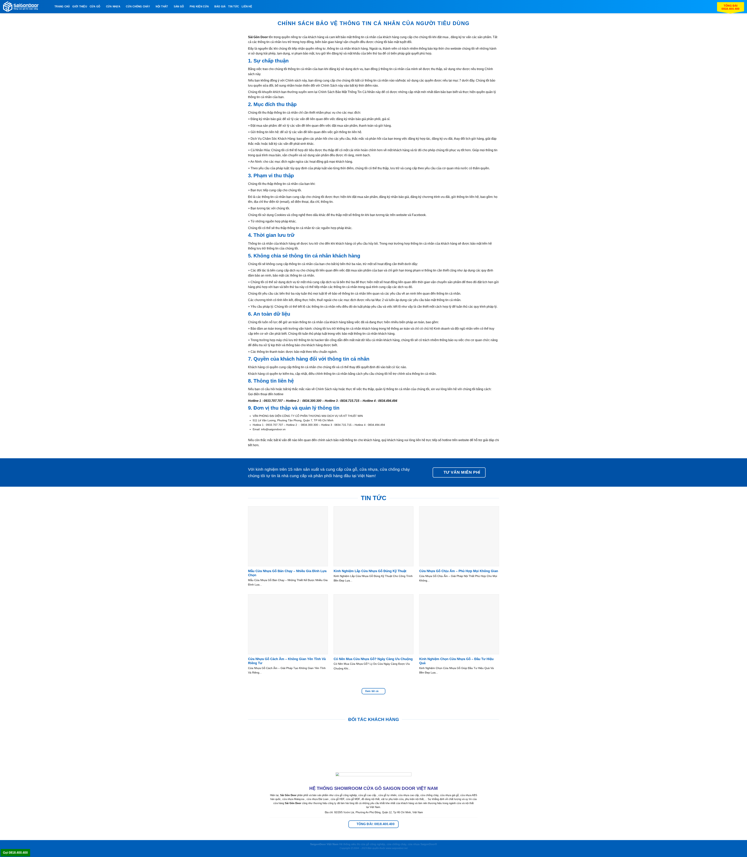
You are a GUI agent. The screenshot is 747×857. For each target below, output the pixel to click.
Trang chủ (62, 6)
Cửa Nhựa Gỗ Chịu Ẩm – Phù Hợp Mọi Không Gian (458, 571)
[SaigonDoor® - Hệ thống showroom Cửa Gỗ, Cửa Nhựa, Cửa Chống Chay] (27, 6)
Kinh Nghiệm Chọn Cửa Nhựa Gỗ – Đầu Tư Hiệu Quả (456, 661)
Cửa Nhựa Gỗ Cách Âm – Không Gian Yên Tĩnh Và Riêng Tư (287, 661)
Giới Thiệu (79, 6)
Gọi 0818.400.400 (15, 852)
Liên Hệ (247, 6)
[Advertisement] (373, 830)
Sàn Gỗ (179, 6)
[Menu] (257, 6)
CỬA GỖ (95, 6)
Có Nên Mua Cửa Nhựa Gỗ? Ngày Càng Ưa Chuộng (373, 659)
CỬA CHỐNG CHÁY (138, 6)
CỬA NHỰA (113, 6)
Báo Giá (219, 6)
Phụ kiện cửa (199, 6)
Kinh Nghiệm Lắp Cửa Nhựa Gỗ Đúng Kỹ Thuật (370, 571)
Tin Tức (233, 6)
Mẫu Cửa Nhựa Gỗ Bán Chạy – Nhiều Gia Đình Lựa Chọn (287, 573)
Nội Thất (162, 6)
